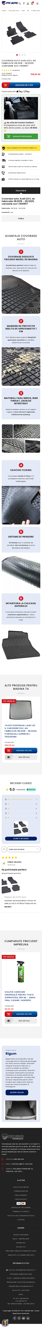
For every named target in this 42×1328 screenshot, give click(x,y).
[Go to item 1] (21, 828)
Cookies (21, 1220)
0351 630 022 (19, 1159)
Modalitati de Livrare (21, 1207)
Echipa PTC (21, 1247)
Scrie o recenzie (21, 838)
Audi (23, 10)
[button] (7, 70)
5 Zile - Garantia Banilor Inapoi (21, 1278)
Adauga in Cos (24, 750)
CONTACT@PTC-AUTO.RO (21, 1164)
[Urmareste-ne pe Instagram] (19, 1318)
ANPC (21, 1294)
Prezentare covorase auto (21, 1286)
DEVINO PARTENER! (21, 1235)
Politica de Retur (21, 1187)
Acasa (4, 10)
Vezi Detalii (24, 757)
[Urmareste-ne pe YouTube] (24, 1318)
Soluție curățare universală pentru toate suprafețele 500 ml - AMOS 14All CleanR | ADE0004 (20, 996)
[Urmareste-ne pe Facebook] (15, 1318)
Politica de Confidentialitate (21, 1216)
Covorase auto (14, 10)
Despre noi (21, 1243)
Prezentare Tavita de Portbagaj (21, 1282)
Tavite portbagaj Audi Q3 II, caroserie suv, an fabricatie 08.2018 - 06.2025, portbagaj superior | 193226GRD (21, 731)
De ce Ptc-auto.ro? (21, 1290)
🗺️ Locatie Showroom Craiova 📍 (21, 1270)
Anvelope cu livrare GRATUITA (21, 1255)
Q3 (28, 10)
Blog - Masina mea (21, 1239)
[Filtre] (4, 849)
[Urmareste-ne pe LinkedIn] (28, 1318)
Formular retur (21, 1191)
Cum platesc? (21, 1199)
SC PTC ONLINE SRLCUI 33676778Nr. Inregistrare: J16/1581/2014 (21, 1301)
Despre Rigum (17, 1092)
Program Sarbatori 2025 (21, 1274)
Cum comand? (21, 1195)
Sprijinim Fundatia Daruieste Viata (21, 1251)
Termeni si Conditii (21, 1211)
